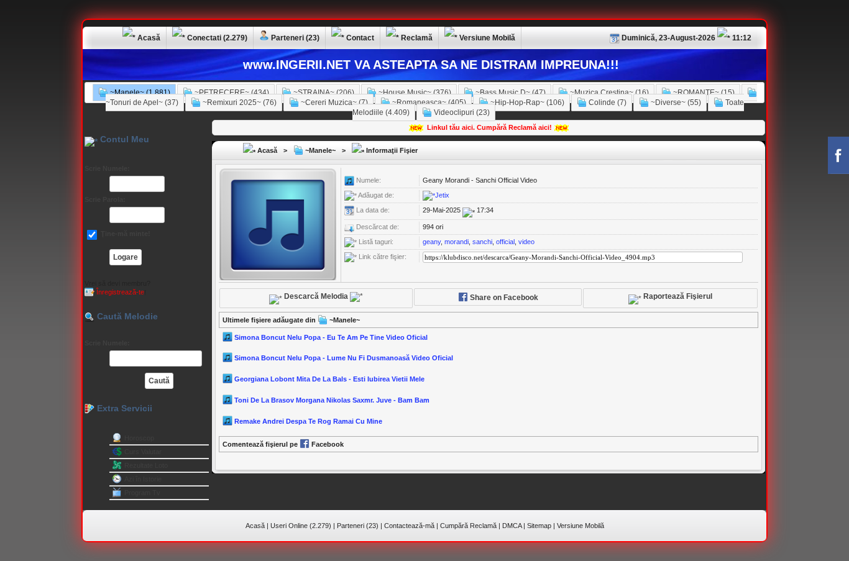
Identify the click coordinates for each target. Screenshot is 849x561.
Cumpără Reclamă (468, 525)
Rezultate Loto (146, 465)
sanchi (482, 241)
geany (432, 241)
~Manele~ (319, 150)
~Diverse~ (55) (675, 102)
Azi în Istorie (143, 479)
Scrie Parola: (105, 199)
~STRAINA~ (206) (322, 92)
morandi (456, 241)
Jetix (442, 195)
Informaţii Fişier (391, 150)
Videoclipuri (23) (461, 112)
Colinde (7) (606, 102)
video (526, 241)
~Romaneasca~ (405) (428, 102)
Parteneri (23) (358, 525)
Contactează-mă (409, 525)
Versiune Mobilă (580, 525)
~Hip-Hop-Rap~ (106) (526, 102)
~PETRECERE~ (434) (231, 92)
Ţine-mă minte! (124, 233)
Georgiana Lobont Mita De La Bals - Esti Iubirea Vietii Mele (329, 379)
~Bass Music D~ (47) (510, 92)
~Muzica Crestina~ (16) (608, 92)
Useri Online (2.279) (300, 525)
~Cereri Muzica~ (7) (333, 102)
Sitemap (539, 525)
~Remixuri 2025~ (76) (239, 102)
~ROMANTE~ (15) (703, 92)
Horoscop (139, 438)
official (505, 241)
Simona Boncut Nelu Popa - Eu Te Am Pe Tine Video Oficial (331, 336)
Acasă (266, 150)
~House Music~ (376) (414, 92)
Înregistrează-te (119, 292)
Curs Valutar (143, 451)
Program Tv (142, 492)
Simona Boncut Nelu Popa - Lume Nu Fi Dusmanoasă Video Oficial (343, 358)
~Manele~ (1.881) (139, 92)
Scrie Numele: (107, 168)
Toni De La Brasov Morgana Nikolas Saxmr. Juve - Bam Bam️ (331, 400)
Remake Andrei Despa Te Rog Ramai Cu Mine (308, 421)
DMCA (511, 525)
